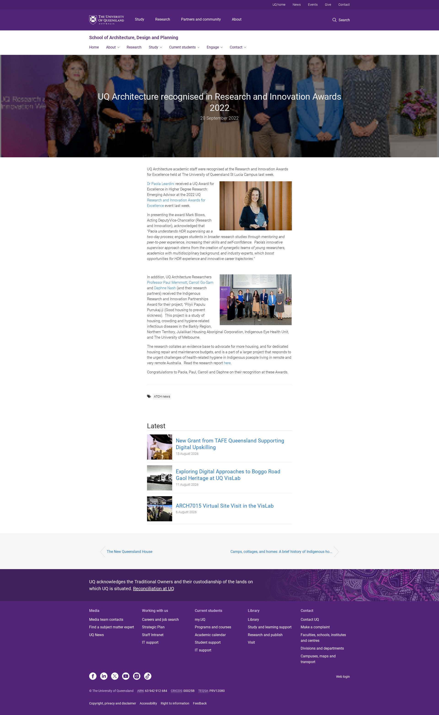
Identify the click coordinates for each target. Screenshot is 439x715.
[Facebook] (92, 676)
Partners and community (201, 19)
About (236, 19)
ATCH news (162, 396)
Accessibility (148, 703)
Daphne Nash (165, 288)
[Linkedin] (103, 676)
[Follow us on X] (114, 676)
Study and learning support (270, 627)
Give (328, 4)
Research (162, 19)
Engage (213, 47)
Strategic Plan (153, 627)
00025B (189, 691)
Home (94, 47)
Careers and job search (160, 619)
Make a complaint (315, 627)
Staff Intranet (152, 635)
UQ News (96, 635)
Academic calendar (210, 635)
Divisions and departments (322, 648)
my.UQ (200, 619)
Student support (208, 642)
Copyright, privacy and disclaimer (112, 703)
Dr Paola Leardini (160, 184)
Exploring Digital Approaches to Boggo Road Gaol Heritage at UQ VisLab (228, 475)
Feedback (200, 703)
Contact (344, 4)
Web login (343, 676)
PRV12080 (217, 691)
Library (253, 619)
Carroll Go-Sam (201, 282)
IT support (150, 642)
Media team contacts (106, 619)
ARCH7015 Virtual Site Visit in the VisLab (225, 506)
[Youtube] (125, 676)
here (227, 363)
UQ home (279, 4)
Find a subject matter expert (111, 627)
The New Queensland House (129, 551)
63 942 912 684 (156, 691)
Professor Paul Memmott (167, 282)
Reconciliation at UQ (153, 588)
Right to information (175, 703)
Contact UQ (310, 619)
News (297, 4)
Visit (251, 642)
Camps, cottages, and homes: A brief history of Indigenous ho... (281, 551)
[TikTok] (147, 676)
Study (139, 19)
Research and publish (265, 635)
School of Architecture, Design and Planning (133, 37)
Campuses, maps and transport (318, 659)
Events (313, 4)
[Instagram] (136, 676)
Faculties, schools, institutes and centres (323, 638)
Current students (182, 47)
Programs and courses (213, 627)
